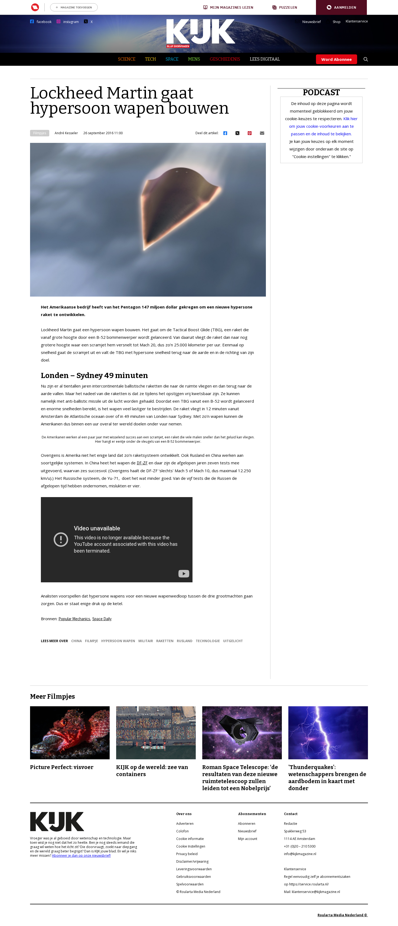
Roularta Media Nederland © (343, 915)
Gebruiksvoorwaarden (193, 876)
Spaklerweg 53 (295, 831)
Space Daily (102, 618)
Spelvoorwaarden (190, 884)
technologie (208, 641)
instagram (71, 22)
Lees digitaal (265, 59)
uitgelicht (233, 641)
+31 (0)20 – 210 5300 (299, 846)
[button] (341, 7)
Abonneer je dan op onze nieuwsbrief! (81, 855)
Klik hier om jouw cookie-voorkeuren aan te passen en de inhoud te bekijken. (323, 126)
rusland (185, 641)
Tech (150, 59)
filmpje (91, 641)
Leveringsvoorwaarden (194, 869)
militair (145, 641)
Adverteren (185, 823)
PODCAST (321, 92)
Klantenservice (357, 21)
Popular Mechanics (74, 618)
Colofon (182, 831)
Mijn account (247, 838)
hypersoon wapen (118, 641)
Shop (337, 22)
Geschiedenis (225, 59)
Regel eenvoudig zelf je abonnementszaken (317, 876)
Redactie (290, 823)
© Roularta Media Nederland (198, 891)
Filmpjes (39, 133)
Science (126, 59)
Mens (194, 59)
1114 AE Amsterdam (299, 838)
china (76, 641)
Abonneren (246, 823)
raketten (165, 641)
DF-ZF (142, 462)
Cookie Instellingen (190, 846)
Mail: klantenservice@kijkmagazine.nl (312, 891)
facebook (44, 22)
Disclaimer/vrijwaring (192, 861)
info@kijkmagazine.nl (300, 854)
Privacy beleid (187, 854)
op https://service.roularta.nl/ (306, 884)
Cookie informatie (190, 838)
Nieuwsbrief (311, 22)
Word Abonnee (336, 59)
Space (172, 59)
